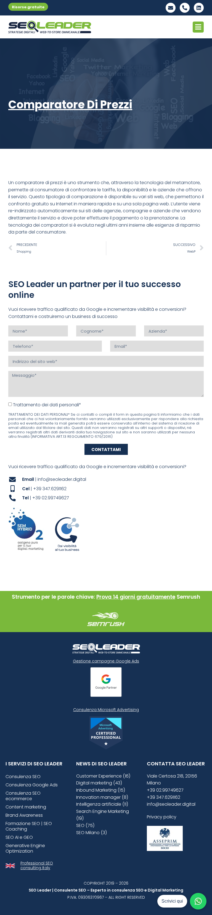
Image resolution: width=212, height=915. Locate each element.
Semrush (188, 597)
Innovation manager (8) (102, 797)
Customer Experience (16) (103, 776)
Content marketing (26, 807)
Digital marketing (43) (99, 783)
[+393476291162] (185, 8)
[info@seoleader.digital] (171, 8)
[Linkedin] (199, 8)
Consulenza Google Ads (32, 785)
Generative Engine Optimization (25, 848)
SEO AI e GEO (19, 837)
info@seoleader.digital (171, 804)
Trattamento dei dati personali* (47, 405)
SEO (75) (85, 825)
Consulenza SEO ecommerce (23, 796)
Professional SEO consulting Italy (36, 865)
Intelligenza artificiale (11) (102, 804)
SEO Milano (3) (91, 832)
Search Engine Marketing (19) (102, 815)
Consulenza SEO (23, 776)
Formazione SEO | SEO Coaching (29, 826)
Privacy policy (161, 817)
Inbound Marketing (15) (100, 790)
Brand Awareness (24, 815)
